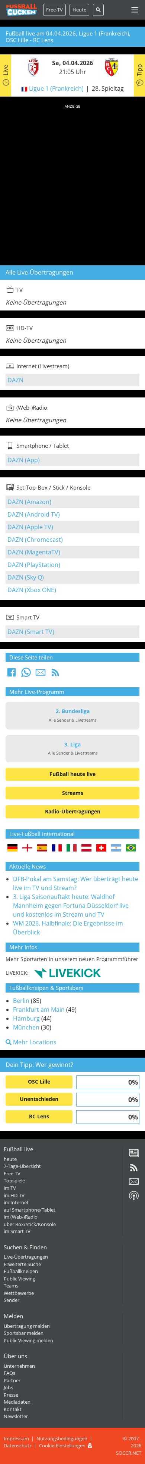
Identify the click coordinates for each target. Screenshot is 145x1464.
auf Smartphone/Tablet (29, 1209)
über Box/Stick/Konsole (30, 1224)
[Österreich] (86, 848)
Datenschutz (18, 1445)
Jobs (8, 1387)
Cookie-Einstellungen (62, 1445)
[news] (134, 1155)
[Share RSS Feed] (55, 675)
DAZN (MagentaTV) (33, 552)
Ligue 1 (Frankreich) (56, 88)
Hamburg (26, 1018)
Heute (79, 9)
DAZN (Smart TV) (30, 632)
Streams (72, 792)
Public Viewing (19, 1278)
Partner (12, 1380)
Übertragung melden (27, 1326)
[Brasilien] (131, 848)
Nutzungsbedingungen (61, 1438)
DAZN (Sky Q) (25, 577)
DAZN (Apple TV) (30, 527)
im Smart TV (17, 1231)
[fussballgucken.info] (21, 10)
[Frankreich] (57, 848)
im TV (10, 1188)
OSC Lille (39, 1081)
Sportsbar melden (24, 1333)
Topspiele (14, 1180)
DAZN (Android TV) (33, 514)
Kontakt (13, 1409)
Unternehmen (19, 1366)
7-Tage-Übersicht (22, 1166)
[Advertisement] (72, 183)
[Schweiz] (101, 848)
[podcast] (134, 1198)
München (26, 1027)
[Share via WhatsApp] (26, 675)
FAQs (9, 1373)
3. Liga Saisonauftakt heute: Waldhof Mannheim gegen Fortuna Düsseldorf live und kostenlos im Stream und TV (71, 906)
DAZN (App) (23, 460)
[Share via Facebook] (11, 675)
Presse (11, 1394)
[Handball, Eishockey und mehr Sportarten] (67, 972)
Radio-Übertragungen (72, 811)
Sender (11, 1300)
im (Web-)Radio (21, 1216)
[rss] (134, 1170)
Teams (11, 1285)
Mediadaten (17, 1401)
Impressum (16, 1438)
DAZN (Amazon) (29, 502)
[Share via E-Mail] (40, 675)
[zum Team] (31, 67)
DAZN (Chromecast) (35, 539)
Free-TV (54, 9)
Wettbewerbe (19, 1293)
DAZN (15, 380)
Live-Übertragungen (26, 1256)
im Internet (16, 1202)
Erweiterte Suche (22, 1264)
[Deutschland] (12, 848)
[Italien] (72, 848)
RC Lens (39, 1116)
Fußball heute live (72, 774)
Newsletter (16, 1416)
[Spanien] (42, 848)
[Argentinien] (116, 848)
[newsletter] (134, 1184)
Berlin (21, 1001)
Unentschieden (39, 1098)
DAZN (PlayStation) (33, 565)
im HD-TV (14, 1195)
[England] (27, 848)
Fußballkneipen (21, 1271)
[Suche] (98, 10)
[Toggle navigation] (135, 10)
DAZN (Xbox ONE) (31, 590)
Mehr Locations (34, 1042)
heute (10, 1159)
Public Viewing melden (28, 1340)
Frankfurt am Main (39, 1009)
